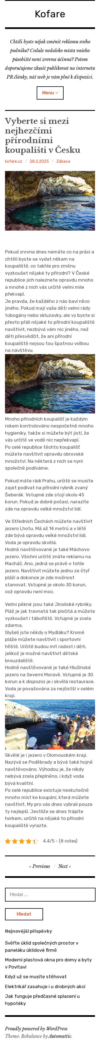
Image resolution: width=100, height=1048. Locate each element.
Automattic (60, 1036)
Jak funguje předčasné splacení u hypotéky (42, 999)
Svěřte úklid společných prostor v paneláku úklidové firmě (41, 946)
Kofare (50, 14)
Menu (48, 92)
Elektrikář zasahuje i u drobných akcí (45, 986)
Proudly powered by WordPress (36, 1028)
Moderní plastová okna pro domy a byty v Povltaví (48, 963)
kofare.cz (13, 161)
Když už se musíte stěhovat (36, 976)
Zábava (63, 161)
